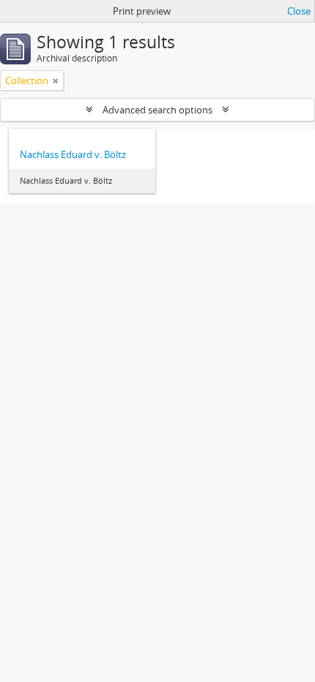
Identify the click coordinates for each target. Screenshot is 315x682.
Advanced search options (157, 109)
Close (299, 11)
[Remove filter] (56, 80)
